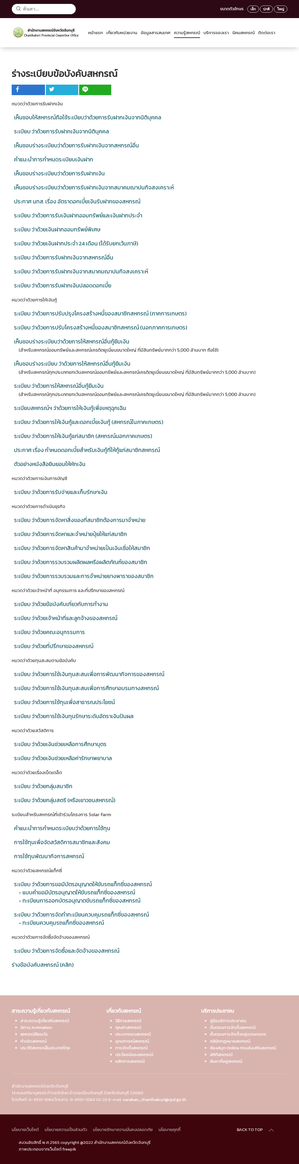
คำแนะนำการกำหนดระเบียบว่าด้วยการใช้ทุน (62, 828)
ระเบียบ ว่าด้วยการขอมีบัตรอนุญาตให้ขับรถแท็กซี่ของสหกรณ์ (83, 884)
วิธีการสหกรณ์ (128, 1020)
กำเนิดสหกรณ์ (33, 1041)
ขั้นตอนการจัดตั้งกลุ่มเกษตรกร (238, 1034)
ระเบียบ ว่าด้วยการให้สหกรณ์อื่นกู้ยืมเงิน (59, 386)
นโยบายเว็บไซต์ (25, 1129)
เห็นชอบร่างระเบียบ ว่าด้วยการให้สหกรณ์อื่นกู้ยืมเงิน (72, 364)
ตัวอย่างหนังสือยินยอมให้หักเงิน (50, 464)
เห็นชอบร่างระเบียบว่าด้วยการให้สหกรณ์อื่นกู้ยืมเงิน (71, 341)
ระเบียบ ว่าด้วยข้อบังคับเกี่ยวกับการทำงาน (61, 604)
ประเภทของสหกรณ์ (133, 1034)
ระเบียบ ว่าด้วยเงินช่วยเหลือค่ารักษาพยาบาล (63, 758)
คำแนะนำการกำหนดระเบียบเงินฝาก (53, 159)
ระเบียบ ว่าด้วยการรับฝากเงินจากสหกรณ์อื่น (63, 257)
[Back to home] (47, 32)
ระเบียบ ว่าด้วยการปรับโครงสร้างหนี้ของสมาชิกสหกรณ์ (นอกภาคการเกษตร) (100, 327)
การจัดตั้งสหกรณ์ (131, 1047)
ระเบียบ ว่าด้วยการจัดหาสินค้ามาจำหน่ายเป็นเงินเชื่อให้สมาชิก (82, 548)
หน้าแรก (95, 32)
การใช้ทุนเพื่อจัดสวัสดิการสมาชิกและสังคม (62, 842)
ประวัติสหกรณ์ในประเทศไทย (45, 1047)
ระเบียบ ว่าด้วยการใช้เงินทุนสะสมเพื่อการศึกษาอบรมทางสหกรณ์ (86, 688)
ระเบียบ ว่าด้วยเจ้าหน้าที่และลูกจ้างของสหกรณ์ (65, 618)
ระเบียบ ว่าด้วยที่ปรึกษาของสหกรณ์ (53, 646)
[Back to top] (271, 1130)
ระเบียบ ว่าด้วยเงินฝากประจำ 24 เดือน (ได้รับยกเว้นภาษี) (76, 243)
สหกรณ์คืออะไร (34, 1034)
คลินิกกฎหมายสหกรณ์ (230, 1041)
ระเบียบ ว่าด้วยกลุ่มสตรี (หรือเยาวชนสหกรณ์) (64, 800)
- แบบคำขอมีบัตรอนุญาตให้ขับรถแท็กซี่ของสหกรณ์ (77, 892)
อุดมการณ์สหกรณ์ (132, 1041)
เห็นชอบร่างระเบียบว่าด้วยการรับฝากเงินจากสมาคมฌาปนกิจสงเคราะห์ (94, 187)
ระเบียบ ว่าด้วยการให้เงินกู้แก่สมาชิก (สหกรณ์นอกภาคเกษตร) (83, 436)
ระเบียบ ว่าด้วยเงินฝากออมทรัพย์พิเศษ (57, 229)
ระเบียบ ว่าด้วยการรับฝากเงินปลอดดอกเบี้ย (62, 285)
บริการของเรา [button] (216, 32)
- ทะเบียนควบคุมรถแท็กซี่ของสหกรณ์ (61, 923)
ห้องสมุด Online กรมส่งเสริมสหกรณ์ (243, 1047)
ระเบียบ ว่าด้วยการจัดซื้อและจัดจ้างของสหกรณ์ (66, 951)
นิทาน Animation (36, 1027)
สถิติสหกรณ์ (221, 1054)
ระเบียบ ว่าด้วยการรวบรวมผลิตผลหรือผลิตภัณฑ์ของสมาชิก (80, 562)
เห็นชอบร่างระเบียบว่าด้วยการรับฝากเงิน (59, 173)
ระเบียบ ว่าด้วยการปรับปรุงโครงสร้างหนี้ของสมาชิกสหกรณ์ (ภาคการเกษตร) (100, 313)
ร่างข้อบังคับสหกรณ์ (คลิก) (43, 965)
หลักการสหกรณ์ (130, 1061)
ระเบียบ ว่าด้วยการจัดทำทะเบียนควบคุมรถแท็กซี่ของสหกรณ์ (81, 914)
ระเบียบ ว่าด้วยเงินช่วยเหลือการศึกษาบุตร (60, 744)
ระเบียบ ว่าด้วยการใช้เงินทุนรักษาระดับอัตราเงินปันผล (73, 716)
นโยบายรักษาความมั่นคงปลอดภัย (123, 1129)
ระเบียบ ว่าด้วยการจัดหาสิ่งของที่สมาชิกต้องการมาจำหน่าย (79, 520)
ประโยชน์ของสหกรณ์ (134, 1054)
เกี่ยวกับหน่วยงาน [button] (121, 32)
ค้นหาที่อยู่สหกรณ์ (226, 1061)
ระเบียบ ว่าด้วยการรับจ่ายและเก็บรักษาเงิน (60, 492)
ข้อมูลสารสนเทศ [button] (156, 32)
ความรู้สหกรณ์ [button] (187, 32)
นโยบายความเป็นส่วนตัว (66, 1129)
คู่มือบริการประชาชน (228, 1020)
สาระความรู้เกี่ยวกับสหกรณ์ (44, 1020)
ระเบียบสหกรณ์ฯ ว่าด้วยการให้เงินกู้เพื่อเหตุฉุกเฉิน (70, 408)
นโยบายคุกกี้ (169, 1129)
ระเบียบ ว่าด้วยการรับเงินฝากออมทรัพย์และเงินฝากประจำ (78, 215)
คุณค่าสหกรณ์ (128, 1027)
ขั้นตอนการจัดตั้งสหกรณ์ (232, 1027)
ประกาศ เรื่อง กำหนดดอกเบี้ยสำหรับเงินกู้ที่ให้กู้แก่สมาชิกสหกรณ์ (87, 450)
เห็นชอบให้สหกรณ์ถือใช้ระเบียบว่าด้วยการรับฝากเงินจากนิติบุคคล (87, 117)
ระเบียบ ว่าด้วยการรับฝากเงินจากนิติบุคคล (61, 131)
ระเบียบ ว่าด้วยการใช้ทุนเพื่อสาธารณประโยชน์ (64, 702)
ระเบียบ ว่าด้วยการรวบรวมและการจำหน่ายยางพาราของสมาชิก (84, 576)
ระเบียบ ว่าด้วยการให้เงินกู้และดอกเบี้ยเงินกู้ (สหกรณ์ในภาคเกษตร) (88, 422)
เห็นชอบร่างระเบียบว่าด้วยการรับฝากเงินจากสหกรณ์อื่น (76, 145)
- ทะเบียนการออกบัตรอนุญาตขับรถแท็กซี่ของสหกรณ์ (79, 900)
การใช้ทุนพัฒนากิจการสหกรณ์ (49, 856)
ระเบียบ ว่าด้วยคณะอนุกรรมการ (49, 632)
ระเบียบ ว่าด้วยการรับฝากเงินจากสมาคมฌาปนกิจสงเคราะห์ (81, 271)
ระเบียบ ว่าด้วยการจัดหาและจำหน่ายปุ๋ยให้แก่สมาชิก (70, 534)
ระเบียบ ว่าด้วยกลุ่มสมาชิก (43, 786)
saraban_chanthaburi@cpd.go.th (154, 1099)
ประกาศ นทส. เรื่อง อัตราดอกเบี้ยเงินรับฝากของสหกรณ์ (77, 201)
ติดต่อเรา (266, 32)
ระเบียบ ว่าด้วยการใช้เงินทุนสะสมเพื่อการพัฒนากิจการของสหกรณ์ (89, 674)
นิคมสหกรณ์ (243, 32)
